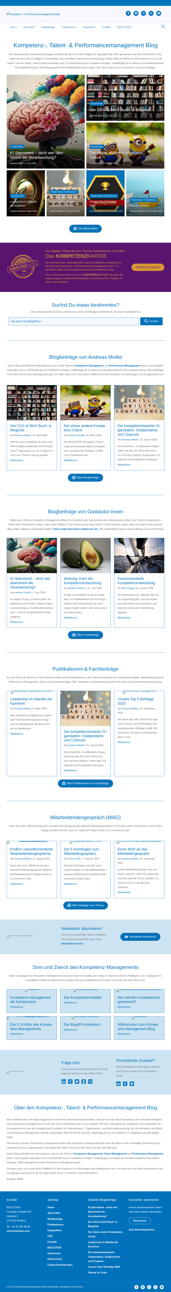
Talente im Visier (97, 1272)
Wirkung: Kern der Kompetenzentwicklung (82, 580)
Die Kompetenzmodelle (82, 997)
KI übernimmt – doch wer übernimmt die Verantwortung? (30, 582)
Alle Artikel (29, 27)
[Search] (162, 27)
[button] (151, 321)
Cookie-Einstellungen (59, 1264)
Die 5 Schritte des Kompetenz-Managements (31, 1026)
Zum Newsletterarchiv (141, 1229)
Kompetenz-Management (89, 365)
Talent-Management (115, 1153)
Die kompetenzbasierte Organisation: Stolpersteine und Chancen (139, 430)
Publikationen (69, 27)
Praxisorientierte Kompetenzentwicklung (136, 580)
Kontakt (106, 27)
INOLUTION (124, 27)
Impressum (53, 1253)
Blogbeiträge (48, 27)
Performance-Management (124, 365)
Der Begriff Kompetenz (82, 1024)
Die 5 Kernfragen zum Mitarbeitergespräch (81, 851)
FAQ (50, 1236)
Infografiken (89, 27)
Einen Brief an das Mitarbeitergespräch (133, 851)
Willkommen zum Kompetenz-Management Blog (138, 1026)
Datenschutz (54, 1258)
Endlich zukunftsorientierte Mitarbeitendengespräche (31, 851)
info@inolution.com (18, 1230)
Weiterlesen (16, 460)
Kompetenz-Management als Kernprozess (30, 999)
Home (13, 27)
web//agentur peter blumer (71, 1287)
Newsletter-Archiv (71, 943)
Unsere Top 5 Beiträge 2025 (104, 1266)
